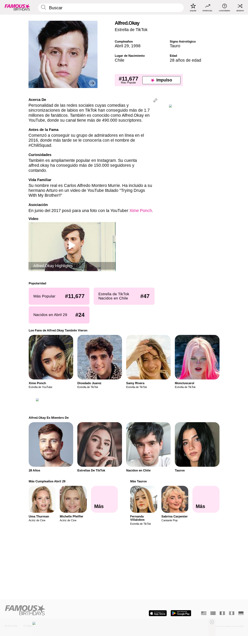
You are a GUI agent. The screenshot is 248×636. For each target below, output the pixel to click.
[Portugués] (213, 613)
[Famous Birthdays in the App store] (158, 613)
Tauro (175, 45)
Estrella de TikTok (131, 29)
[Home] (63, 610)
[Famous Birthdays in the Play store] (181, 613)
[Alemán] (240, 613)
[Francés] (222, 613)
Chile (119, 60)
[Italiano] (231, 613)
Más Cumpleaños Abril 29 (47, 480)
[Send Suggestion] (155, 101)
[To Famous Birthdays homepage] (17, 7)
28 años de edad (185, 60)
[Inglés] (203, 613)
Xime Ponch (140, 210)
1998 (136, 45)
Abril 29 (122, 45)
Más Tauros (138, 480)
